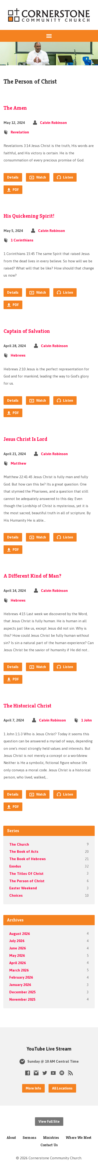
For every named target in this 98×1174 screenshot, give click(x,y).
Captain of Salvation (27, 331)
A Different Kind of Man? (32, 575)
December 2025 (22, 992)
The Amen (15, 107)
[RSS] (70, 1072)
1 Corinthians (22, 240)
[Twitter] (44, 1072)
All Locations (62, 1088)
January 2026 (20, 985)
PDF (15, 190)
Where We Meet (78, 1137)
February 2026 (21, 977)
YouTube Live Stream (49, 1048)
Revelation (20, 132)
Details (13, 177)
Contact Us (49, 1145)
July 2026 (16, 941)
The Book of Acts (23, 851)
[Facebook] (27, 1072)
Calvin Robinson (53, 123)
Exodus (15, 866)
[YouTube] (53, 1072)
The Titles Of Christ (26, 874)
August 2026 (19, 934)
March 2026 (19, 970)
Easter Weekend (23, 888)
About (11, 1137)
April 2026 (17, 963)
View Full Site (49, 1121)
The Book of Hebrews (27, 859)
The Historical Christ (27, 705)
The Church (19, 844)
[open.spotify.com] (61, 1072)
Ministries (51, 1137)
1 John (86, 720)
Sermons (29, 1137)
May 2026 (17, 955)
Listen (67, 177)
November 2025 (22, 999)
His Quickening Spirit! (29, 215)
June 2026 (17, 948)
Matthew (18, 463)
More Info (33, 1088)
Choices (16, 895)
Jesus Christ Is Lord (25, 439)
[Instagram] (36, 1072)
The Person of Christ (26, 881)
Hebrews (18, 355)
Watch (40, 177)
